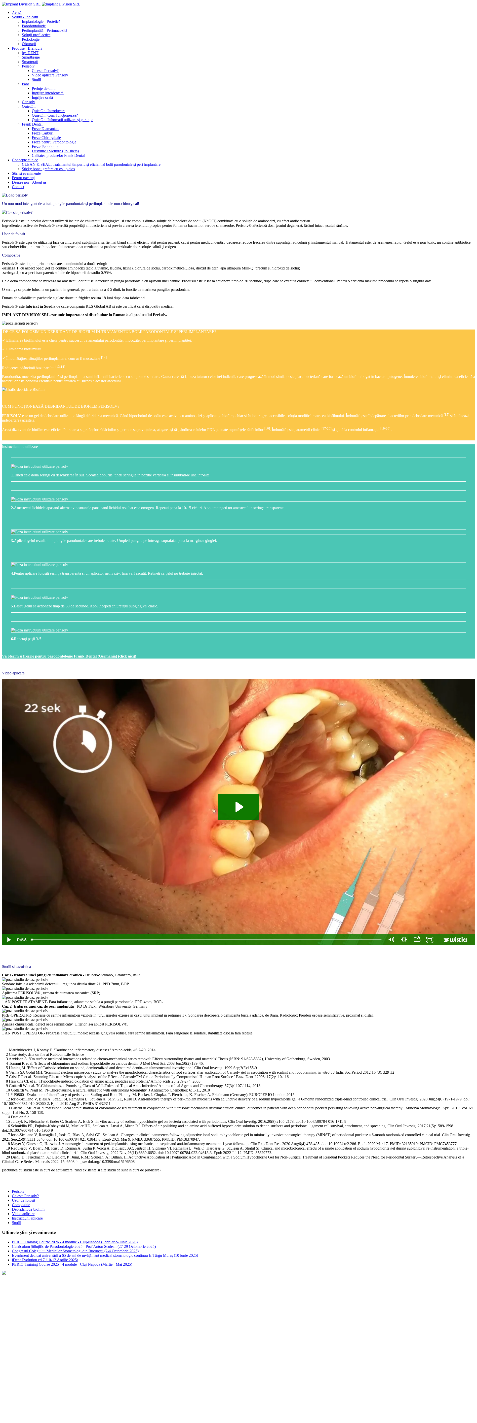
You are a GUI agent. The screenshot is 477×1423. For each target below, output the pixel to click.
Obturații (174, 1358)
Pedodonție (153, 1358)
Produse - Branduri (18, 1374)
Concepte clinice (15, 1282)
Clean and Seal (14, 1290)
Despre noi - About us (19, 1332)
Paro (107, 1383)
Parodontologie (57, 1358)
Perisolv (74, 1383)
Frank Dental (145, 1383)
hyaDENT (54, 1383)
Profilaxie (81, 1358)
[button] (25, 17)
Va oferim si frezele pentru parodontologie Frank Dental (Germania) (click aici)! (69, 656)
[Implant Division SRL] (41, 4)
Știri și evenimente (17, 1315)
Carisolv (92, 1383)
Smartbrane (32, 1383)
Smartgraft (10, 1383)
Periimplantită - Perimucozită (117, 1358)
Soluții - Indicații (16, 1349)
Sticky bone (11, 1298)
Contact (8, 1324)
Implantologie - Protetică (21, 1358)
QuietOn (122, 1383)
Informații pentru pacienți (24, 1307)
